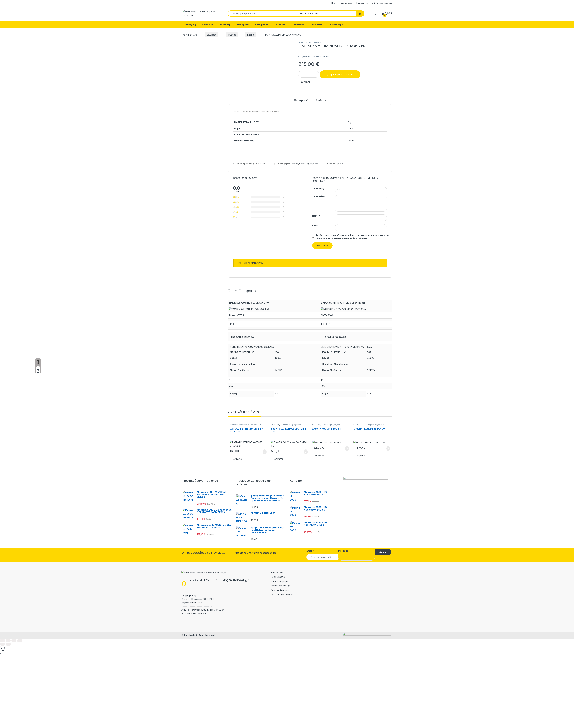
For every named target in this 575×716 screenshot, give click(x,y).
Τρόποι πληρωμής (280, 581)
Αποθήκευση (261, 24)
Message (343, 550)
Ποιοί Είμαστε (346, 3)
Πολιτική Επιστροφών (282, 594)
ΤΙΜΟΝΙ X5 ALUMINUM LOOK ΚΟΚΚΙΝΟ (249, 302)
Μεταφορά (243, 24)
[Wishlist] (375, 13)
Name (316, 215)
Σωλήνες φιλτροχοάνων (250, 425)
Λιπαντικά (207, 24)
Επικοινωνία (361, 3)
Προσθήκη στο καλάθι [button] (242, 336)
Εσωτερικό (316, 24)
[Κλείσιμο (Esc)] (19, 640)
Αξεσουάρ (224, 24)
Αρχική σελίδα (190, 34)
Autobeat (189, 635)
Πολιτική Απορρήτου (281, 590)
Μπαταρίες (190, 24)
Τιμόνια (232, 34)
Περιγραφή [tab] (301, 100)
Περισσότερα (336, 24)
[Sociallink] (182, 620)
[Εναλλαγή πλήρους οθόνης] (8, 640)
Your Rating (318, 188)
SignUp (383, 552)
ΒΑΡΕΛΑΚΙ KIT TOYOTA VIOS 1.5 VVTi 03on (343, 302)
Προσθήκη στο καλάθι (341, 74)
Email (316, 225)
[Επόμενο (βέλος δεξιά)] (8, 644)
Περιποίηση (298, 24)
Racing (250, 34)
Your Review (318, 196)
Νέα (333, 3)
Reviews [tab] (321, 100)
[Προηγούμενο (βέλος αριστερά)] (2, 644)
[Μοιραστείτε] (13, 640)
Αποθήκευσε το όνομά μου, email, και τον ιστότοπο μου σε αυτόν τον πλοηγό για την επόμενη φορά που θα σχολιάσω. (352, 236)
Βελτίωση (280, 24)
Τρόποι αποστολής (280, 585)
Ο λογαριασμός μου (383, 3)
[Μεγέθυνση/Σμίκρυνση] (2, 640)
